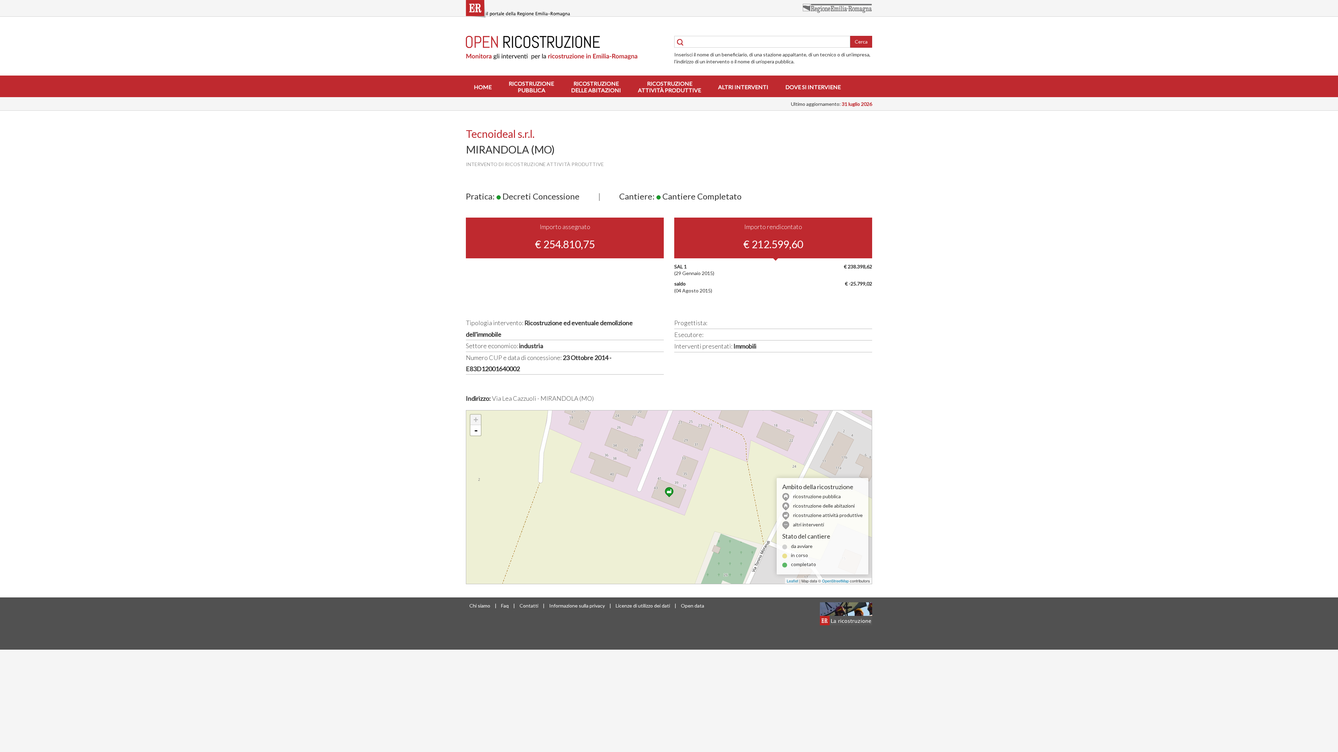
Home (483, 87)
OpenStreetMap (835, 580)
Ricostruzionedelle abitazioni (596, 86)
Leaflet (792, 580)
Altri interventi (743, 87)
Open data (692, 606)
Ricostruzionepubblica (531, 86)
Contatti (529, 606)
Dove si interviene (813, 87)
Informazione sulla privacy (577, 606)
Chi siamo (479, 606)
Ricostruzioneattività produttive (669, 86)
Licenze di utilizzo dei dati (643, 606)
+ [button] (476, 419)
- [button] (476, 430)
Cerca (861, 42)
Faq (505, 606)
